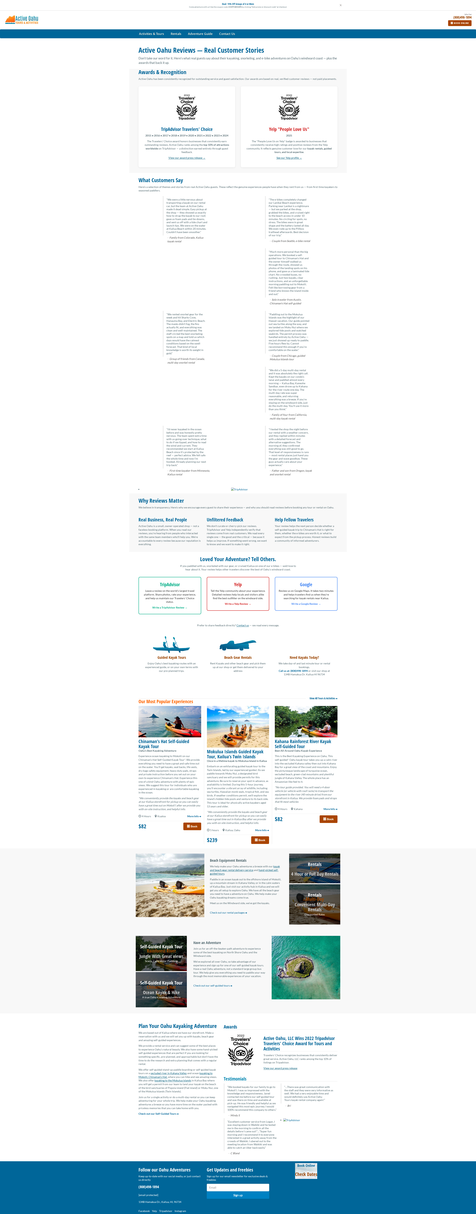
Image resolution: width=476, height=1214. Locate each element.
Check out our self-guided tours (211, 985)
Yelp (154, 1211)
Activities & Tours (151, 34)
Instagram (180, 1211)
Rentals (176, 34)
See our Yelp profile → (289, 157)
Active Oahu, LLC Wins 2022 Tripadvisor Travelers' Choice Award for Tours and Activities (299, 1043)
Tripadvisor (165, 1211)
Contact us (243, 625)
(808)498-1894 (149, 1186)
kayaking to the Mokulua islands (173, 1080)
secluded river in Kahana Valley (169, 1073)
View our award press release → (186, 157)
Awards (230, 1026)
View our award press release (280, 1068)
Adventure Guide (200, 34)
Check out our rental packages (227, 912)
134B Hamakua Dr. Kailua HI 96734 (304, 674)
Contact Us (227, 34)
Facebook (144, 1211)
